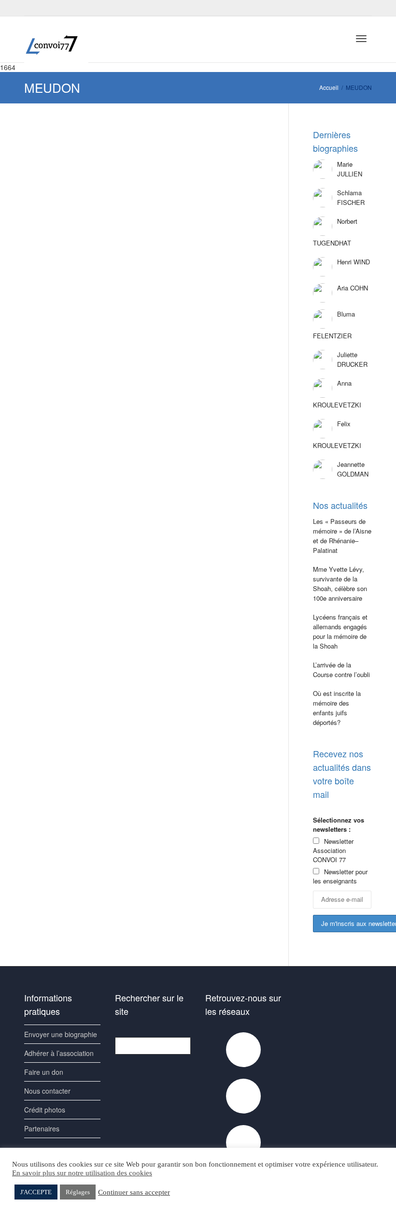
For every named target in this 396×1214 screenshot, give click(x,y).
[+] (80, 160)
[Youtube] (49, 8)
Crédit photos (44, 1109)
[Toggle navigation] (361, 38)
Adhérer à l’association (59, 1053)
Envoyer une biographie (60, 1034)
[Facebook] (33, 8)
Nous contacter (47, 1091)
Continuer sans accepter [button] (134, 1192)
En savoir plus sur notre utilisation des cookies (82, 1173)
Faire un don (43, 1072)
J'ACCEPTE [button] (36, 1192)
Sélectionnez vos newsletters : (338, 824)
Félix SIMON (69, 174)
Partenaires (41, 1128)
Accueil (329, 87)
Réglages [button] (78, 1192)
